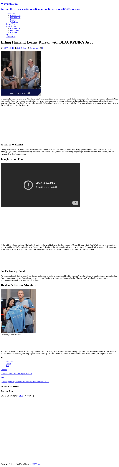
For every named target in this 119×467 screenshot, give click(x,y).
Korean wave (15, 28)
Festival (13, 20)
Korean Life (10, 14)
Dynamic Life (15, 18)
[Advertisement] (59, 124)
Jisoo (7, 366)
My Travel (9, 34)
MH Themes (36, 464)
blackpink (9, 361)
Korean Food (10, 24)
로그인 (22, 396)
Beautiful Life (15, 16)
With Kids (14, 22)
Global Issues (10, 37)
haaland (8, 364)
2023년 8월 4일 (9, 48)
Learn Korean (15, 30)
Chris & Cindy (21, 48)
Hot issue (13, 32)
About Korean (11, 26)
